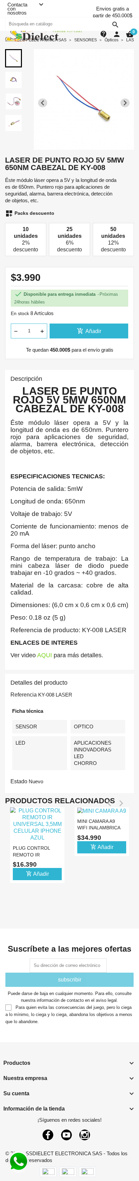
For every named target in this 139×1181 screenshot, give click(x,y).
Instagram (84, 1135)
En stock (20, 313)
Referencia (23, 695)
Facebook (48, 1135)
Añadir (89, 331)
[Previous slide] (42, 102)
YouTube (66, 1135)
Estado (18, 781)
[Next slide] (125, 102)
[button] (13, 58)
